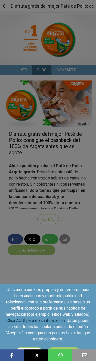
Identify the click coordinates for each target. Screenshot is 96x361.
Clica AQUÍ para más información (35, 320)
